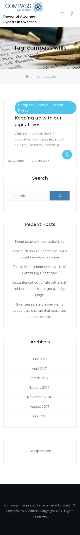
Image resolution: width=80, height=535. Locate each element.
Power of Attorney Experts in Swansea (20, 19)
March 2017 (39, 378)
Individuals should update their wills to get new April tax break (39, 254)
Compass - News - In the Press (40, 107)
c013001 (16, 160)
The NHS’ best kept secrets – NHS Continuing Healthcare (39, 270)
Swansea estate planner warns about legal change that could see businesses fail (39, 310)
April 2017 (39, 369)
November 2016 (39, 397)
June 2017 (39, 359)
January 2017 (39, 388)
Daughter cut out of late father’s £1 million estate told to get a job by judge (39, 289)
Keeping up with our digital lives (39, 242)
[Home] (28, 76)
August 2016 (39, 407)
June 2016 (39, 416)
